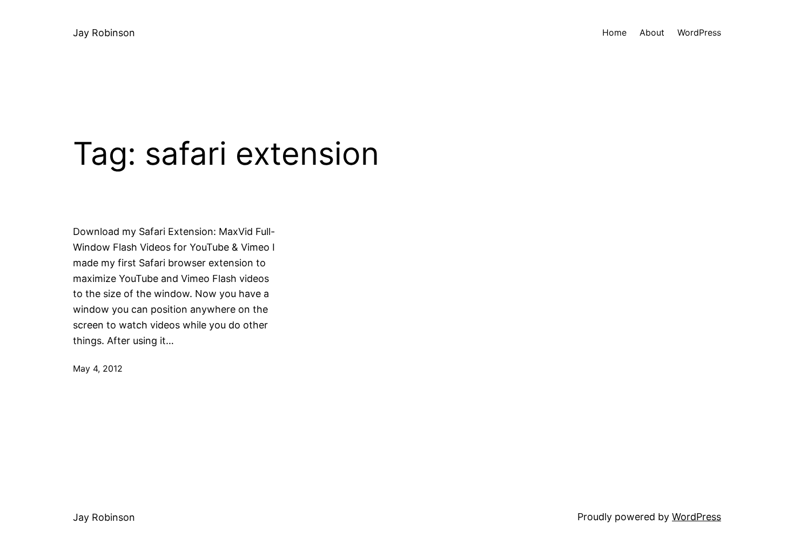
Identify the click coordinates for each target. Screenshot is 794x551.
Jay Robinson (104, 32)
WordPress (696, 516)
